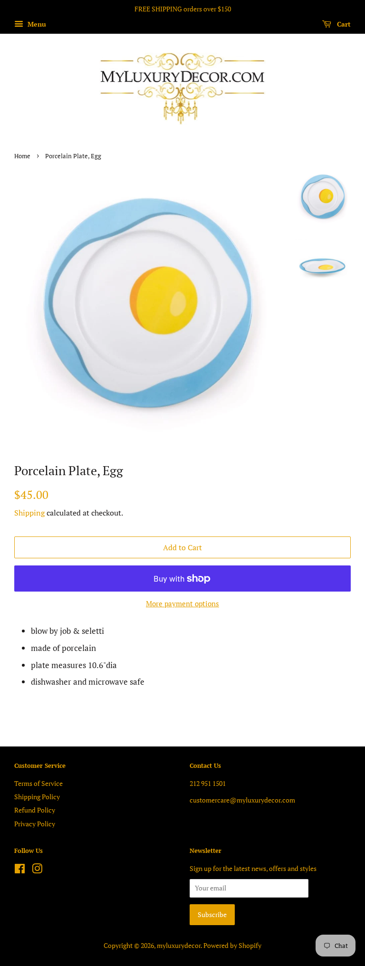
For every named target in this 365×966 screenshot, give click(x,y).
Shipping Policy (37, 796)
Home (22, 156)
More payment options (182, 603)
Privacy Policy (34, 823)
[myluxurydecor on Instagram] (37, 870)
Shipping (29, 512)
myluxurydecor (179, 945)
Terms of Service (38, 783)
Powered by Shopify (232, 945)
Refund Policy (34, 809)
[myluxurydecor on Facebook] (19, 870)
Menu (36, 24)
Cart (343, 24)
